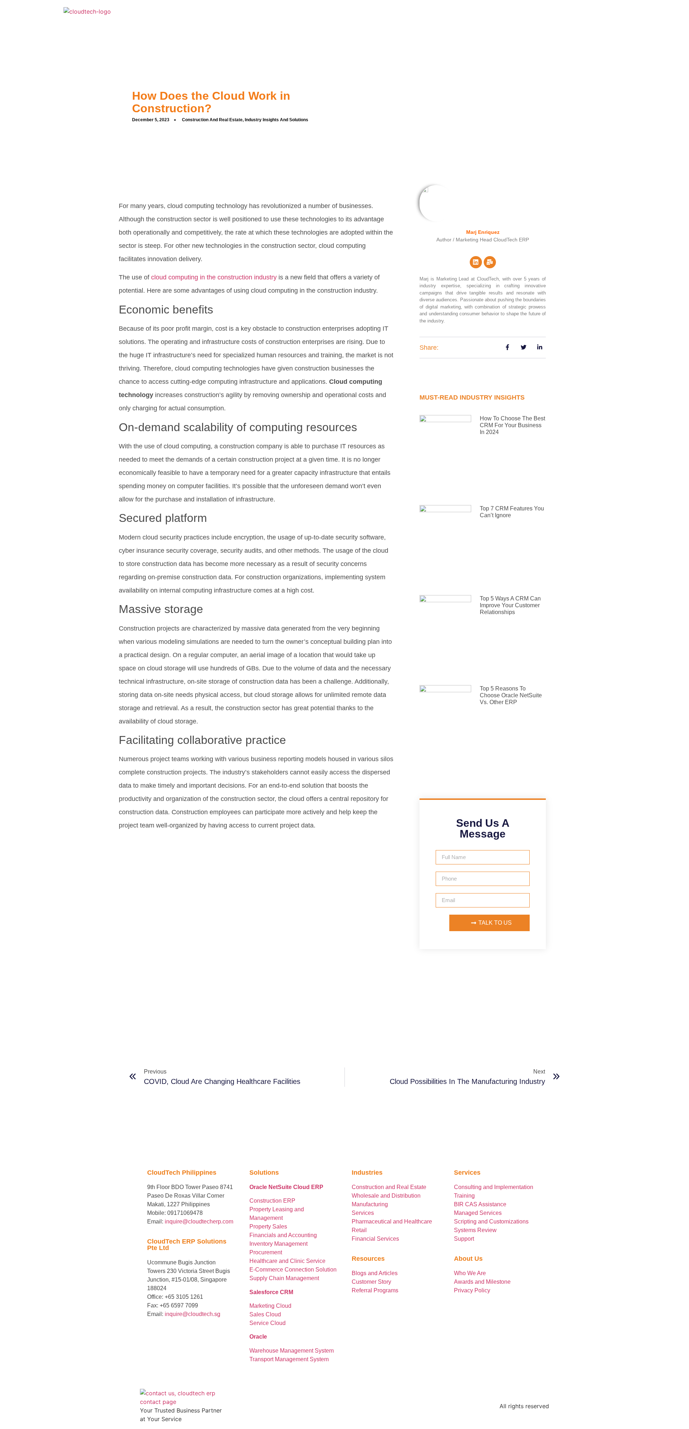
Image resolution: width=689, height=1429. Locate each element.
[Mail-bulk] (490, 262)
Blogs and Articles (375, 1273)
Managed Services (478, 1213)
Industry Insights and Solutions (276, 119)
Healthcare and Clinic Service (287, 1261)
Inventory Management (278, 1244)
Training (464, 1196)
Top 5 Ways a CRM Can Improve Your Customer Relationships (510, 605)
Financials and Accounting (283, 1235)
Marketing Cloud (270, 1306)
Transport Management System (289, 1359)
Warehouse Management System (291, 1351)
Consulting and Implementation (493, 1187)
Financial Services (375, 1239)
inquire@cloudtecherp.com (199, 1221)
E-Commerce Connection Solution (293, 1270)
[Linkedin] (476, 262)
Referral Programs (375, 1290)
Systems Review (475, 1230)
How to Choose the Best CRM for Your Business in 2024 (512, 425)
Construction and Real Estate (212, 119)
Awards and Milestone (482, 1282)
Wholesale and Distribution (386, 1196)
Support (464, 1239)
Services (363, 1213)
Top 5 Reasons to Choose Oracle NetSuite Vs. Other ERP (511, 695)
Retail (359, 1230)
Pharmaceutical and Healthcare (392, 1221)
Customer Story (371, 1282)
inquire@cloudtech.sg (192, 1314)
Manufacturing (370, 1204)
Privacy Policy (472, 1290)
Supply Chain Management (284, 1278)
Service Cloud (267, 1323)
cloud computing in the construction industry (214, 277)
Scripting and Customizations (491, 1221)
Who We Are (470, 1273)
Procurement (265, 1252)
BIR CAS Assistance (480, 1204)
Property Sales (268, 1226)
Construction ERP (272, 1201)
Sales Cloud (265, 1314)
